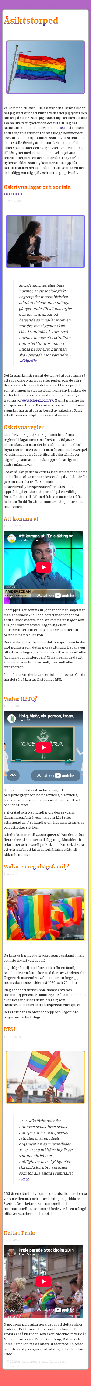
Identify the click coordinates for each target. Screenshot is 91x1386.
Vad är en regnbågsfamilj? (36, 867)
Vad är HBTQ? (20, 699)
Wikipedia (27, 360)
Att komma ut (21, 519)
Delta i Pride (19, 1233)
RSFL (63, 128)
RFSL (10, 1029)
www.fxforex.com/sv (37, 400)
